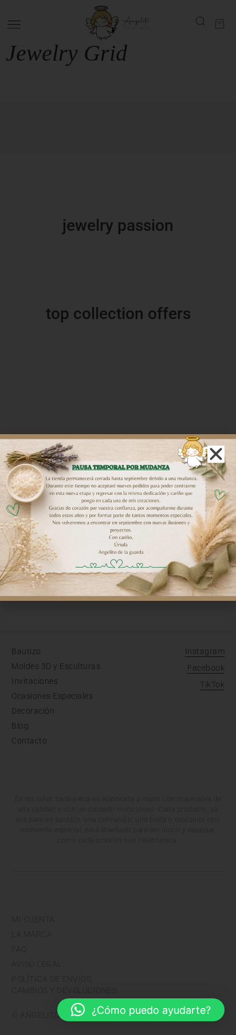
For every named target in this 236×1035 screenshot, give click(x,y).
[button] (141, 1009)
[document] (118, 517)
